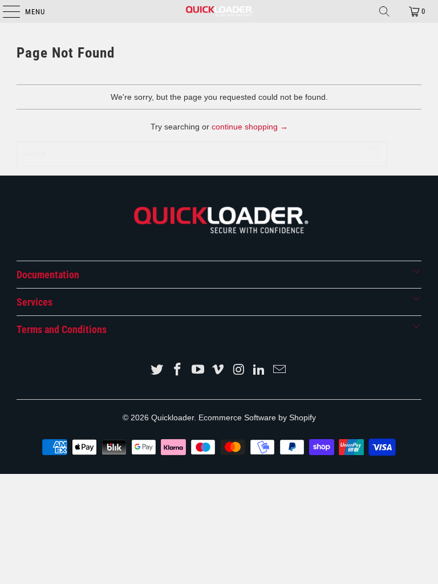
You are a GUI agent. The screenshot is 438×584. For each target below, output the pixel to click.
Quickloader (172, 417)
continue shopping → (250, 126)
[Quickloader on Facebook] (177, 370)
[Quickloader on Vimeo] (218, 370)
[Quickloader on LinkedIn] (259, 370)
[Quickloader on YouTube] (197, 370)
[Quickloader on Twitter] (157, 370)
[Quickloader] (219, 11)
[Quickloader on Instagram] (239, 370)
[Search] (384, 11)
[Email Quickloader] (279, 370)
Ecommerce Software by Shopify (257, 417)
